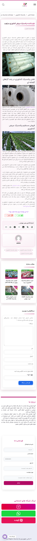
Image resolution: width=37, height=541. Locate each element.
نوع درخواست (30, 472)
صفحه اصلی (31, 15)
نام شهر (31, 463)
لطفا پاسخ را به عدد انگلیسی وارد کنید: (23, 371)
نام (32, 349)
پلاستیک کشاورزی (20, 15)
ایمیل (31, 356)
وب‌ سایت (30, 364)
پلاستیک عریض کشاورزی (25, 250)
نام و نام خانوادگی (29, 444)
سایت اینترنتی (16, 185)
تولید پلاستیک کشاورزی (11, 250)
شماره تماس (30, 454)
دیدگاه (31, 324)
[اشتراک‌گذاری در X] (27, 227)
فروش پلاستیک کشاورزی (26, 253)
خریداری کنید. (26, 206)
